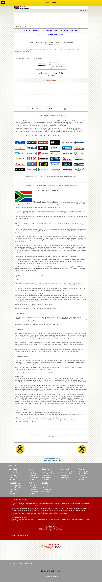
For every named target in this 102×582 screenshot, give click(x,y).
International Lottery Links (51, 571)
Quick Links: (12, 465)
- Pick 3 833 (32, 488)
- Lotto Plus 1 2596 (48, 472)
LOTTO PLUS (19, 313)
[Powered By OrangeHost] (51, 549)
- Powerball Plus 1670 (15, 486)
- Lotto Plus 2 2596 (66, 472)
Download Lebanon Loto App (20, 535)
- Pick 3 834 (32, 486)
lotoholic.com (27, 563)
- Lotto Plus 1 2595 (48, 474)
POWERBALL (19, 330)
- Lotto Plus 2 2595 (66, 474)
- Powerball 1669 (83, 474)
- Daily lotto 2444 (14, 472)
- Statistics (12, 479)
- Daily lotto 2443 (14, 474)
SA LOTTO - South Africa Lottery (38, 519)
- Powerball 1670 (83, 472)
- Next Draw (12, 475)
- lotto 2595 (32, 474)
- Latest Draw (46, 486)
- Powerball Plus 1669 (15, 488)
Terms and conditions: (18, 499)
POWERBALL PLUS (21, 356)
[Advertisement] (51, 18)
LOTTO (17, 279)
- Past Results (13, 477)
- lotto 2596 (32, 472)
